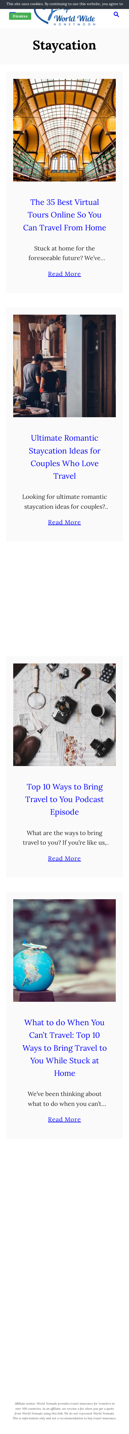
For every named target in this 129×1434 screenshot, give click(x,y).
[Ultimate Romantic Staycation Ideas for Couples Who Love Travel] (64, 366)
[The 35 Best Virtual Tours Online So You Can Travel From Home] (64, 130)
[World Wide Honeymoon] (64, 13)
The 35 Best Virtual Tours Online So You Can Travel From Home (64, 214)
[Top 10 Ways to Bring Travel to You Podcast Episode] (64, 714)
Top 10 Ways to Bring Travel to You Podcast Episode (64, 799)
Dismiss (20, 16)
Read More (64, 274)
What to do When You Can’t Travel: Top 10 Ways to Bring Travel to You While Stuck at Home (64, 1047)
